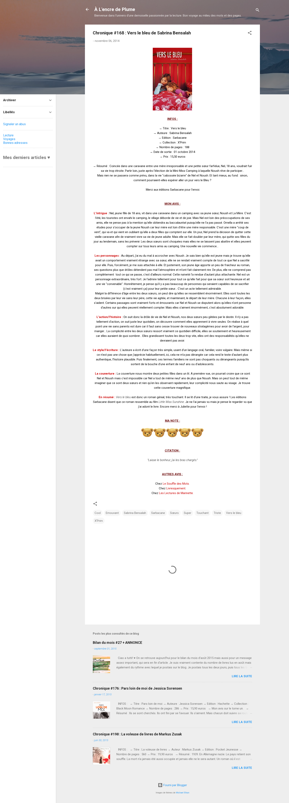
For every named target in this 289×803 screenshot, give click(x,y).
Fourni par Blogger (175, 785)
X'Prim (99, 521)
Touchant (202, 513)
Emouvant (112, 513)
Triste (217, 513)
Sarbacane (158, 513)
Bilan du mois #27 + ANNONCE (117, 642)
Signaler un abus (14, 124)
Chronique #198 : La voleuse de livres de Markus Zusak (137, 734)
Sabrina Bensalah (135, 513)
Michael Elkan (182, 792)
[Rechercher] (257, 11)
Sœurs (174, 513)
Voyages (9, 139)
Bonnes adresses (15, 143)
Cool (98, 513)
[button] (249, 33)
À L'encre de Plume (114, 9)
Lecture (8, 135)
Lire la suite (242, 676)
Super (187, 513)
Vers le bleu (233, 513)
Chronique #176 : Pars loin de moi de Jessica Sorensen (137, 688)
